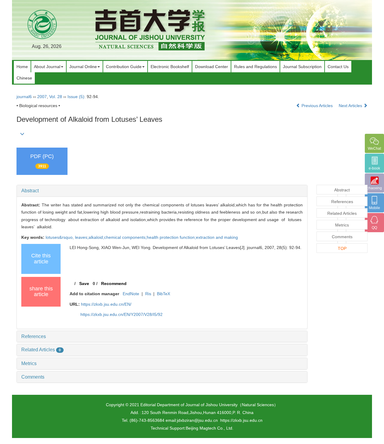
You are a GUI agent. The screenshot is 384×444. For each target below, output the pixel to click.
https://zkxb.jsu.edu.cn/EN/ (106, 304)
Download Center (211, 66)
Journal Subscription (302, 66)
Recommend (114, 283)
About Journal (47, 66)
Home (22, 66)
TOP (342, 248)
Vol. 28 (55, 96)
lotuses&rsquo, (60, 237)
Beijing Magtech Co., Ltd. (209, 428)
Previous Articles (317, 105)
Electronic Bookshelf (170, 66)
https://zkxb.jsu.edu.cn (241, 420)
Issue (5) (76, 96)
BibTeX (163, 293)
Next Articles (351, 105)
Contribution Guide (124, 66)
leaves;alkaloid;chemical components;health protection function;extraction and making (156, 237)
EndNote (131, 293)
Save (84, 283)
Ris (148, 293)
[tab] (162, 190)
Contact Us (338, 66)
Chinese (24, 78)
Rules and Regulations (255, 66)
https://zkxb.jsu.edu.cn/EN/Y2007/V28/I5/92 (121, 314)
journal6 (24, 96)
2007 (42, 96)
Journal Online (83, 66)
